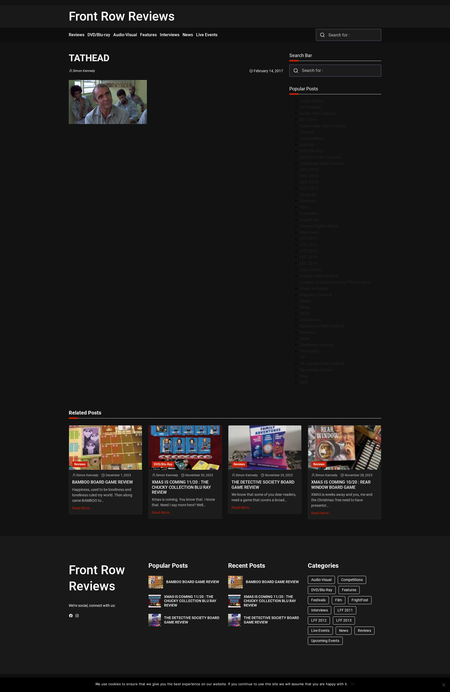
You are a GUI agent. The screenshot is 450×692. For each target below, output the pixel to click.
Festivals (308, 201)
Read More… (82, 508)
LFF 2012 (308, 244)
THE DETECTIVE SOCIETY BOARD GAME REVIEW (263, 485)
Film (304, 207)
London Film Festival (319, 276)
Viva (304, 376)
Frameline (309, 213)
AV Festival (310, 107)
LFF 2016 (308, 263)
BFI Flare (308, 119)
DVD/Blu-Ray (311, 151)
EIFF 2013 (309, 176)
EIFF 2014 (309, 182)
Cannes (307, 132)
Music (305, 301)
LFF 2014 (308, 257)
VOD (304, 382)
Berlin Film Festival (317, 113)
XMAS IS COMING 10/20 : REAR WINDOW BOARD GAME (341, 485)
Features (308, 194)
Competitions (312, 138)
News (305, 307)
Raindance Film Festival (322, 326)
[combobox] (348, 35)
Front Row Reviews (122, 16)
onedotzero (310, 319)
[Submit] (322, 35)
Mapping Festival (316, 294)
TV (302, 357)
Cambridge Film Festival (322, 125)
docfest (307, 144)
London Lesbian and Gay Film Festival (335, 282)
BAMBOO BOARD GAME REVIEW (102, 482)
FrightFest (309, 219)
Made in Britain (314, 288)
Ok (353, 684)
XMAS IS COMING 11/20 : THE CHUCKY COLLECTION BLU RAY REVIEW (181, 487)
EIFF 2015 (309, 188)
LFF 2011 (308, 238)
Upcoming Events (316, 369)
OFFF (305, 313)
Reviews (307, 332)
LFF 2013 (308, 251)
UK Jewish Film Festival (322, 363)
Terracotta (309, 351)
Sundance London (317, 344)
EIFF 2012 (309, 169)
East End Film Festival (320, 157)
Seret (305, 338)
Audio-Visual (311, 100)
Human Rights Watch (319, 226)
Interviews (309, 232)
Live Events (310, 269)
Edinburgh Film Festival (321, 163)
